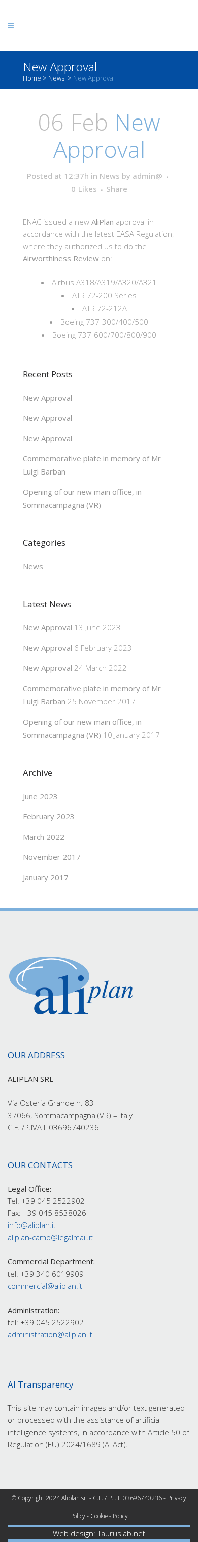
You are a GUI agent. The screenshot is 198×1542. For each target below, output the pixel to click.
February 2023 (49, 816)
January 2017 (46, 877)
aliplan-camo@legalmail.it (50, 1237)
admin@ (147, 176)
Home (32, 78)
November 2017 (52, 857)
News (56, 78)
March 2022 (43, 837)
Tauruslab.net (121, 1533)
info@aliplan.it (32, 1225)
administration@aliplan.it (50, 1334)
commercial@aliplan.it (45, 1286)
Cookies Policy (109, 1516)
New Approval (47, 397)
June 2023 (40, 796)
